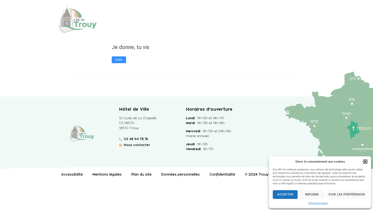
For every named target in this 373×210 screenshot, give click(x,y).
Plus (119, 60)
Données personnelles (180, 174)
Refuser (312, 194)
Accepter (285, 194)
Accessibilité (72, 174)
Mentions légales (107, 174)
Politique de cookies (318, 203)
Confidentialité (222, 174)
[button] (365, 162)
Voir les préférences (347, 194)
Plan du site (141, 174)
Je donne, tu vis (130, 47)
